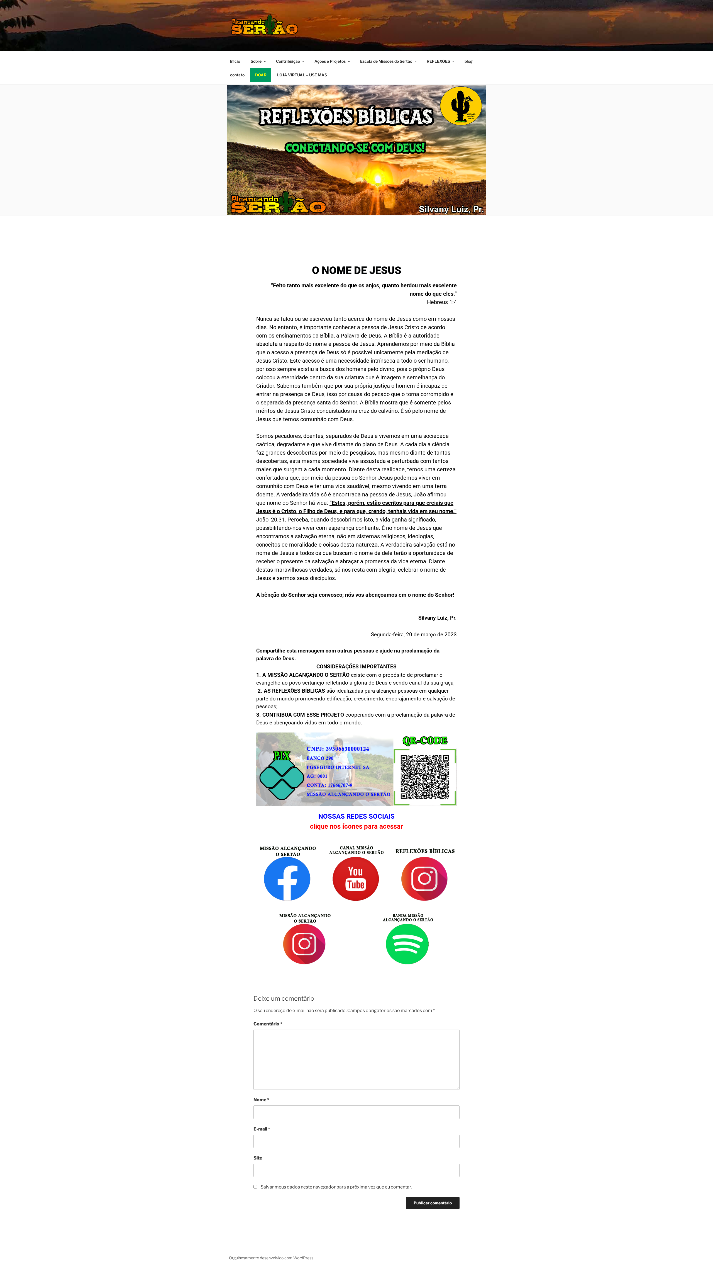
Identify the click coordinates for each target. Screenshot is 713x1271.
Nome (261, 1099)
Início (235, 61)
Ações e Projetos (330, 61)
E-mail (261, 1129)
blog (469, 61)
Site (257, 1158)
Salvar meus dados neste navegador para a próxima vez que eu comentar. (336, 1187)
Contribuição (288, 61)
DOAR (261, 74)
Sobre (256, 61)
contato (237, 74)
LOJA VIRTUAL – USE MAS (302, 74)
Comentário (267, 1024)
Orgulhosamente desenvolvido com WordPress (271, 1257)
